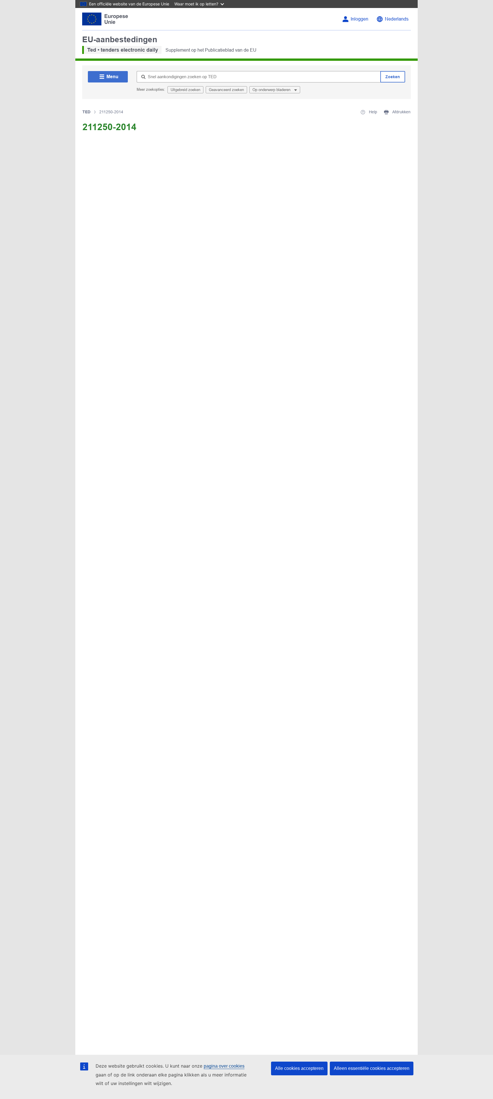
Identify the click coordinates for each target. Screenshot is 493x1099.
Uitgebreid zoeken (185, 90)
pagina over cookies (224, 1066)
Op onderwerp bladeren (272, 90)
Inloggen (359, 19)
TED (86, 112)
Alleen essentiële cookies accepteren (371, 1068)
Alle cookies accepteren (299, 1068)
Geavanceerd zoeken (226, 90)
